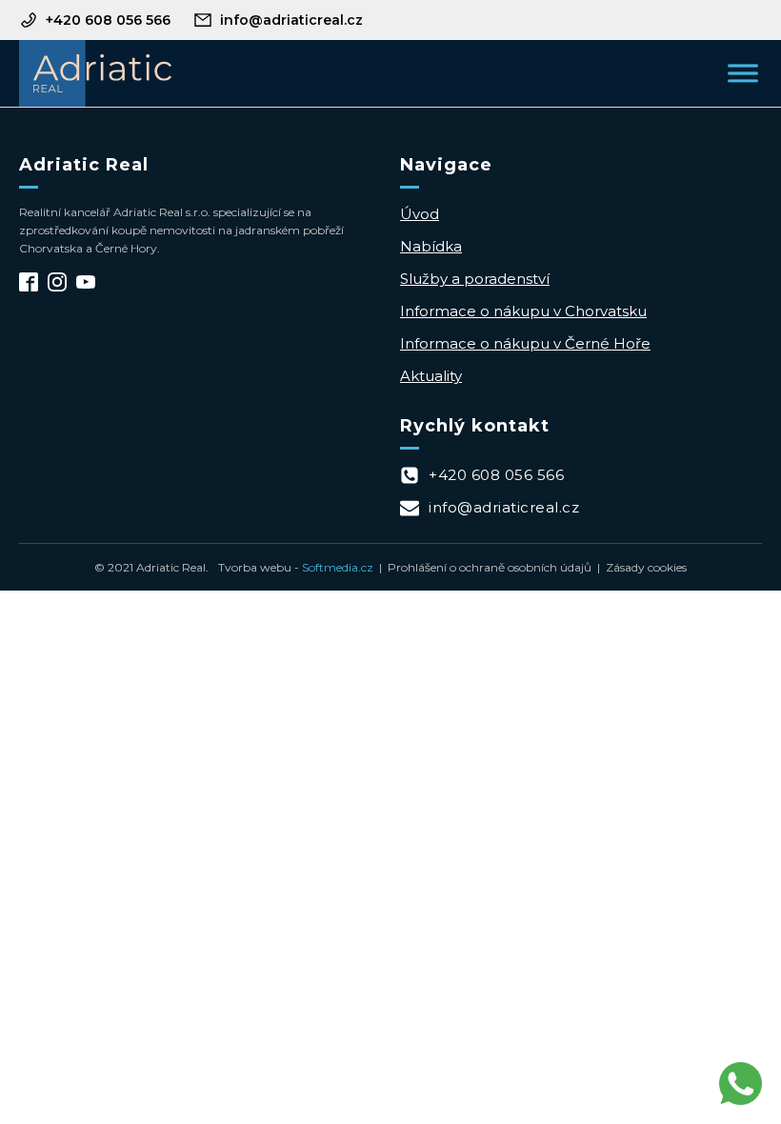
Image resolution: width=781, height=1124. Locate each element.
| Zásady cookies (639, 567)
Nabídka (431, 246)
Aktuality (431, 376)
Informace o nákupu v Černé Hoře (525, 343)
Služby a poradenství (475, 279)
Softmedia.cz (337, 567)
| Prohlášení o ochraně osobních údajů (482, 567)
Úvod (419, 214)
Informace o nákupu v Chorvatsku (523, 311)
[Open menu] (743, 73)
